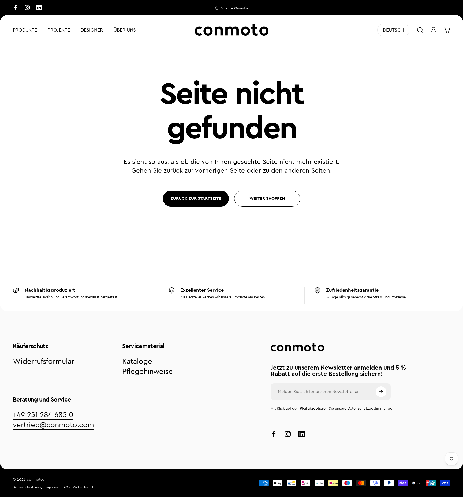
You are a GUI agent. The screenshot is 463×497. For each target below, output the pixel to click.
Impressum (53, 487)
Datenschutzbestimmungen (371, 408)
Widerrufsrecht (83, 487)
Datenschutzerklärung (27, 487)
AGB (67, 487)
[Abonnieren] (381, 391)
